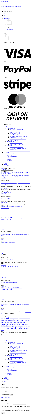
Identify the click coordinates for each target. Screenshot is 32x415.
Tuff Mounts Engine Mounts (16, 147)
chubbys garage (10, 320)
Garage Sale (6, 165)
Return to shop (10, 29)
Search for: (6, 11)
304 (2, 318)
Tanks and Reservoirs (15, 132)
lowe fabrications (11, 128)
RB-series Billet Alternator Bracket (9, 282)
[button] (5, 15)
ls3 (14, 324)
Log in (11, 394)
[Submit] (4, 13)
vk (18, 328)
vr (26, 328)
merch (26, 324)
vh (15, 328)
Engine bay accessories (15, 133)
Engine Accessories (14, 135)
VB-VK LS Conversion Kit (16, 144)
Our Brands (6, 152)
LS (9, 324)
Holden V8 (8, 322)
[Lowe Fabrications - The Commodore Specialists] (11, 6)
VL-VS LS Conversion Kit (16, 143)
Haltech (8, 157)
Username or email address (9, 387)
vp (24, 328)
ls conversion (19, 324)
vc (13, 328)
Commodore (18, 320)
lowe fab (16, 322)
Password (5, 391)
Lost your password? (5, 397)
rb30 (9, 326)
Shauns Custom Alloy (12, 156)
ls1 (11, 324)
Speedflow (9, 161)
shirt (24, 326)
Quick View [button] (3, 178)
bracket (16, 318)
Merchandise (4, 326)
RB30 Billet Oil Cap (5, 198)
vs (28, 328)
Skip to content (4, 1)
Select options (4, 188)
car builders (23, 318)
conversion (26, 320)
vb (11, 328)
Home (2, 168)
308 (4, 318)
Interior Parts (13, 137)
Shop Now (6, 126)
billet (7, 318)
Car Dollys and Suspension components (19, 136)
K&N (12, 322)
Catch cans (28, 318)
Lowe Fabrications (11, 153)
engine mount (3, 322)
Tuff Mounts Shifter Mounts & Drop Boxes (20, 151)
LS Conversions (10, 141)
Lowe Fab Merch (14, 140)
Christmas (2, 320)
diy (29, 320)
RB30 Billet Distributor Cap (7, 259)
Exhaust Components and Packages (18, 139)
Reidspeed (9, 159)
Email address (6, 403)
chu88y (5, 320)
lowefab (20, 322)
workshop (2, 330)
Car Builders (10, 160)
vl (20, 328)
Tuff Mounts (9, 145)
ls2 (12, 324)
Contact (5, 164)
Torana (29, 326)
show (26, 326)
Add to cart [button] (3, 239)
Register (3, 413)
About (5, 163)
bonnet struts (12, 318)
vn (22, 328)
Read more (3, 265)
